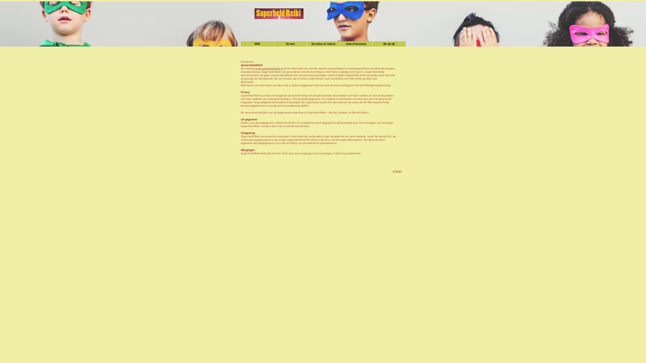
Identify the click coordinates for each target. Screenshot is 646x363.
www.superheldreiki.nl (269, 68)
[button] (290, 44)
